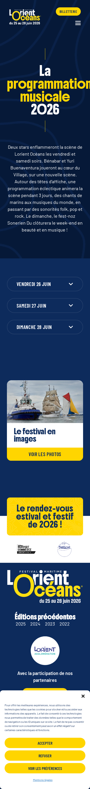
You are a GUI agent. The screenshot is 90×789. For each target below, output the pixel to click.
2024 (35, 623)
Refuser (45, 755)
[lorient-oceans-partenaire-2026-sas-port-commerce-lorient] (22, 549)
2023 (50, 623)
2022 (65, 623)
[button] (83, 696)
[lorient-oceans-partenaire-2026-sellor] (60, 549)
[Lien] (25, 17)
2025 (21, 623)
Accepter (45, 743)
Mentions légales (43, 779)
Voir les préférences (45, 768)
